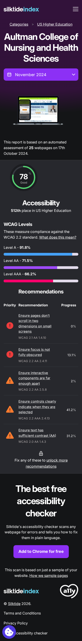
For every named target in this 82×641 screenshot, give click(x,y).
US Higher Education (54, 24)
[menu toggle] (76, 9)
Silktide (14, 603)
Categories (19, 24)
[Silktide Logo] (21, 591)
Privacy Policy (16, 623)
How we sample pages (48, 575)
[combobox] (41, 74)
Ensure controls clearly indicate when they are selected (37, 406)
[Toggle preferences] (9, 632)
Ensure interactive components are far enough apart (34, 378)
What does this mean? (57, 237)
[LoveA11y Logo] (69, 592)
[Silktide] (21, 9)
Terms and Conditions (22, 613)
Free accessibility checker (26, 633)
